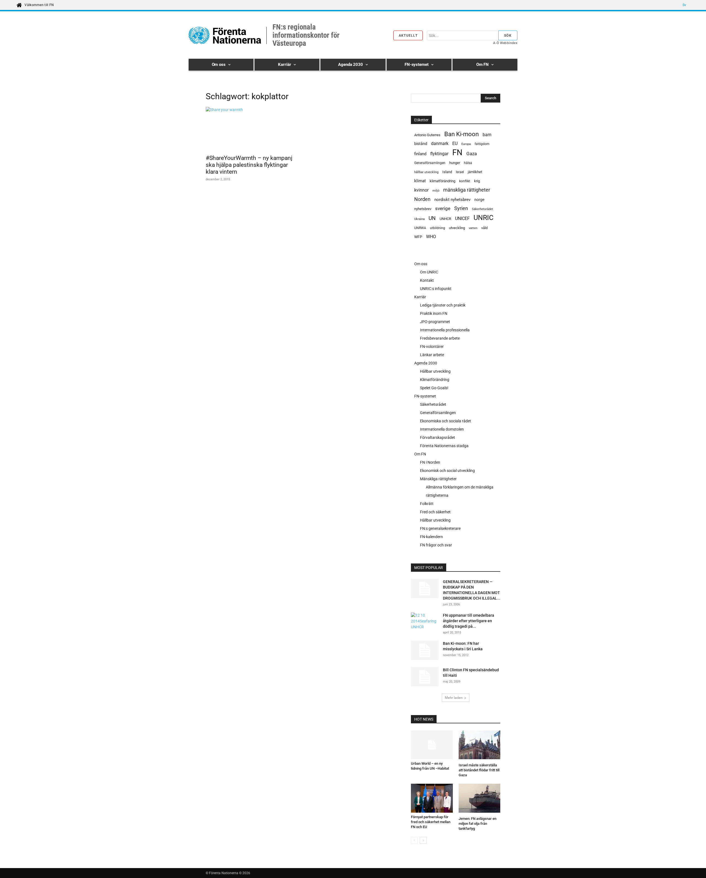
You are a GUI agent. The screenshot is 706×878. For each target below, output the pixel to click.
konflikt (464, 181)
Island (447, 172)
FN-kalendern (431, 537)
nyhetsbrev (422, 209)
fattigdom (482, 144)
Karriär (420, 297)
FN (457, 152)
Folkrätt (427, 503)
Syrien (461, 208)
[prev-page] (414, 840)
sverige (442, 208)
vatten (473, 228)
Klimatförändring (434, 379)
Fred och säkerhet (435, 512)
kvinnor (421, 190)
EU (455, 143)
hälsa (468, 163)
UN (432, 218)
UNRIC (483, 218)
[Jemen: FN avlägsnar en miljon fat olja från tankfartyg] (480, 799)
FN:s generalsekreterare (440, 528)
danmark (439, 143)
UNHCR (445, 219)
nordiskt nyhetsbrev (452, 199)
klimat (420, 180)
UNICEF (462, 218)
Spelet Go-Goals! (434, 388)
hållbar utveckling (426, 172)
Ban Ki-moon (461, 134)
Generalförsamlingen (429, 163)
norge (479, 199)
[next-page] (423, 840)
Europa (466, 144)
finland (420, 154)
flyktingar (439, 153)
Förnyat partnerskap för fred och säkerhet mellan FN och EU (430, 822)
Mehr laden (453, 697)
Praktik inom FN (433, 313)
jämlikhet (475, 172)
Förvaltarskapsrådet (437, 437)
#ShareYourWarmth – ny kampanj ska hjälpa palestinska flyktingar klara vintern (249, 165)
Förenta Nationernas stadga (444, 446)
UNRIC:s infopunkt (435, 288)
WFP (418, 237)
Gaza (471, 153)
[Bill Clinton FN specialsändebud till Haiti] (424, 676)
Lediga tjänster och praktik (443, 305)
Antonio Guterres (427, 135)
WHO (431, 236)
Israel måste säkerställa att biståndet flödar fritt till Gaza (479, 770)
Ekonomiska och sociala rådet (445, 421)
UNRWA (420, 228)
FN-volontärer (432, 346)
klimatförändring (442, 181)
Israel (460, 172)
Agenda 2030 (425, 363)
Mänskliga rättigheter (438, 479)
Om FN (420, 454)
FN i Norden (430, 462)
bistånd (420, 143)
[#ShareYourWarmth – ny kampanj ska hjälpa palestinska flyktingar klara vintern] (250, 129)
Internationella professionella (445, 330)
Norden (422, 199)
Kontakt (427, 280)
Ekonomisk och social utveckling (447, 470)
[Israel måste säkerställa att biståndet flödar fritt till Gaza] (480, 746)
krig (477, 181)
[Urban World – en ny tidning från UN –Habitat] (432, 745)
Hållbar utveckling (435, 371)
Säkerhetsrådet (482, 209)
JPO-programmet (435, 321)
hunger (454, 163)
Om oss (420, 264)
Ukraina (419, 219)
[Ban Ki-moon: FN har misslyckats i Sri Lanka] (424, 650)
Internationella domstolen (442, 429)
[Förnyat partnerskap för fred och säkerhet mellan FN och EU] (432, 798)
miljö (435, 190)
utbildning (437, 228)
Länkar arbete (432, 355)
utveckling (457, 228)
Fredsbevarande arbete (440, 338)
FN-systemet (425, 396)
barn (487, 134)
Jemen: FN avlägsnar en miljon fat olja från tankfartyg (477, 824)
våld (484, 228)
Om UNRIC (429, 272)
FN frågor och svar (436, 545)
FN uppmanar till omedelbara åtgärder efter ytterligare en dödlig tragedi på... (468, 621)
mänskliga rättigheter (466, 190)
